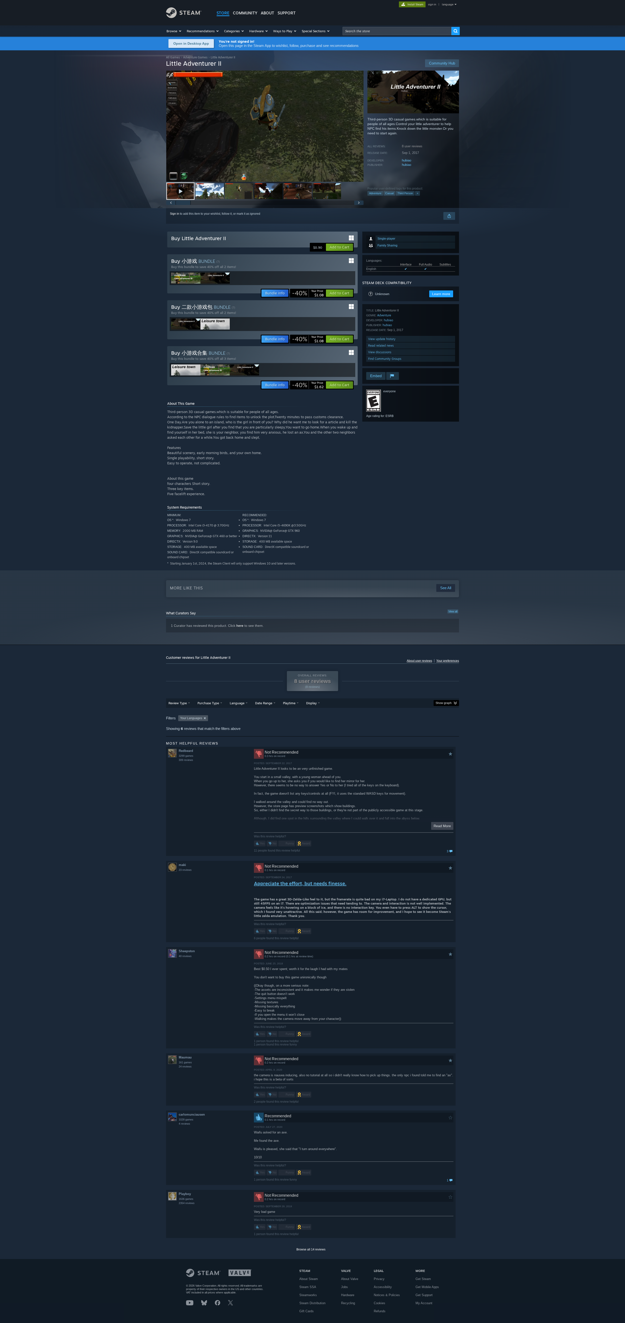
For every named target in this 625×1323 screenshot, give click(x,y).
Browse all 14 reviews (310, 1249)
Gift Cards (306, 1311)
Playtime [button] (289, 703)
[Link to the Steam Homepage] (183, 17)
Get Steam (423, 1279)
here (239, 626)
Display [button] (311, 703)
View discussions (379, 352)
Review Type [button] (177, 703)
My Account (424, 1303)
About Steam (308, 1279)
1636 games (186, 1198)
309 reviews (186, 759)
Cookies (379, 1303)
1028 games (186, 1119)
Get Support (424, 1295)
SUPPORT (287, 13)
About (267, 13)
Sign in (174, 213)
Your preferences (447, 660)
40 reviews (185, 956)
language (447, 4)
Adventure (375, 193)
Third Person (405, 193)
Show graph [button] (444, 703)
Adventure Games (195, 57)
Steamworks (308, 1295)
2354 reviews (187, 1203)
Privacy (379, 1279)
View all (452, 611)
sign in (432, 4)
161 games (185, 1062)
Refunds (379, 1311)
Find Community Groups (384, 359)
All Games (173, 57)
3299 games (186, 755)
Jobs (344, 1287)
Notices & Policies (387, 1295)
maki (182, 865)
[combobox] (397, 31)
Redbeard (186, 751)
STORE (223, 13)
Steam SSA (307, 1287)
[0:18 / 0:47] (265, 126)
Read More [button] (442, 826)
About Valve (349, 1279)
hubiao (406, 160)
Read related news (381, 345)
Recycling (348, 1303)
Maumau (185, 1057)
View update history (382, 339)
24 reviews (185, 1066)
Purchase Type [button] (208, 703)
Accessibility (383, 1287)
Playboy (185, 1194)
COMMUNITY (245, 13)
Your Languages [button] (191, 718)
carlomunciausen (192, 1114)
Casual (389, 193)
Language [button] (237, 703)
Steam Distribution (312, 1303)
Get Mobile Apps (427, 1287)
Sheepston (187, 951)
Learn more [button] (441, 294)
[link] (308, 293)
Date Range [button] (263, 703)
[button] (174, 31)
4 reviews (184, 1123)
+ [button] (417, 193)
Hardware (347, 1295)
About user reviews (419, 660)
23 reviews (185, 869)
